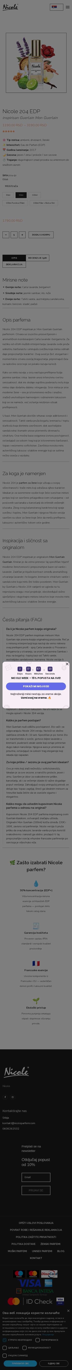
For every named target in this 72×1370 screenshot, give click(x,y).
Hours (28, 673)
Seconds (50, 673)
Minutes (38, 673)
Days (20, 673)
